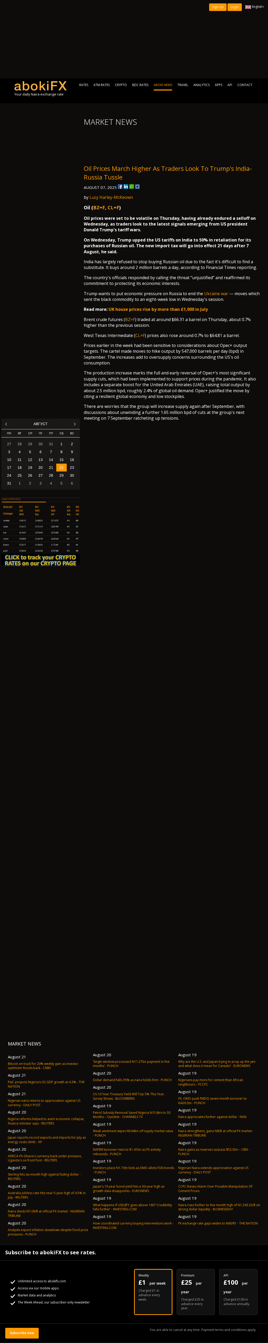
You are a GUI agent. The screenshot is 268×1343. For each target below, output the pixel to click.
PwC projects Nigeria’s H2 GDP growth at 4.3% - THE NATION (46, 1084)
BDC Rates (140, 85)
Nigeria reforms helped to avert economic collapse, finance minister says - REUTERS (46, 1121)
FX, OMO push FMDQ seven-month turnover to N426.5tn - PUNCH (212, 1100)
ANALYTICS (201, 85)
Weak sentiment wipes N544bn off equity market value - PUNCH (133, 1133)
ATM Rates (101, 85)
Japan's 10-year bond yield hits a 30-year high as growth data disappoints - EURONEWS (128, 1188)
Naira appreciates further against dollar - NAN (212, 1117)
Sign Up (218, 7)
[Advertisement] (134, 39)
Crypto (121, 85)
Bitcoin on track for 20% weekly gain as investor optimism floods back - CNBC (43, 1065)
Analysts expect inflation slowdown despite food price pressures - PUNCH (48, 1232)
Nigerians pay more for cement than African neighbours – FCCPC (210, 1082)
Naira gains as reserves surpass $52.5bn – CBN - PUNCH (214, 1151)
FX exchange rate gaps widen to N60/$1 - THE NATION (218, 1223)
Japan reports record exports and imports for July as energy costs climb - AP (47, 1139)
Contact (244, 85)
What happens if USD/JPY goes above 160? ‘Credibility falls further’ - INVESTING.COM (132, 1207)
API (229, 85)
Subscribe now (22, 1333)
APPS (218, 85)
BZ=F (99, 207)
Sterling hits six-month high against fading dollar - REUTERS (44, 1176)
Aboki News (163, 85)
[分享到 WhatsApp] (131, 186)
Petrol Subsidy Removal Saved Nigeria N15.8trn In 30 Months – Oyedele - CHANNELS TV (131, 1114)
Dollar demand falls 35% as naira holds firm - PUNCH (132, 1080)
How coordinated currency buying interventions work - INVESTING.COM (133, 1225)
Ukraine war (216, 293)
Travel (182, 85)
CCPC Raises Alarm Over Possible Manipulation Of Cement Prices (215, 1188)
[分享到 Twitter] (137, 186)
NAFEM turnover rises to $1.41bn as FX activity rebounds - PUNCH (127, 1151)
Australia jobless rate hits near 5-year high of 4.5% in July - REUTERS (47, 1195)
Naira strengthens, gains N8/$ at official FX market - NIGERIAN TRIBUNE (216, 1133)
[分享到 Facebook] (120, 186)
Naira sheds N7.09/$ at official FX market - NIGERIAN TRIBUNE (46, 1213)
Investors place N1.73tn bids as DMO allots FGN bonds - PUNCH (133, 1170)
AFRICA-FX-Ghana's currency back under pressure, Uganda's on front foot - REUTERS (45, 1158)
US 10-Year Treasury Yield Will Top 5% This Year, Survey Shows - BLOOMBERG (129, 1096)
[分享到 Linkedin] (126, 186)
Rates (83, 85)
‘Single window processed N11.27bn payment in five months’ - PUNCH (131, 1063)
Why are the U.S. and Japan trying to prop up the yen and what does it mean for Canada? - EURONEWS (216, 1063)
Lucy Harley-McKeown (111, 197)
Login (235, 7)
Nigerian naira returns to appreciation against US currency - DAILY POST (44, 1102)
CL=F (113, 207)
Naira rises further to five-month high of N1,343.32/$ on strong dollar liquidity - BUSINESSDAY (219, 1207)
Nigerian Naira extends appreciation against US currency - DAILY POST (213, 1170)
